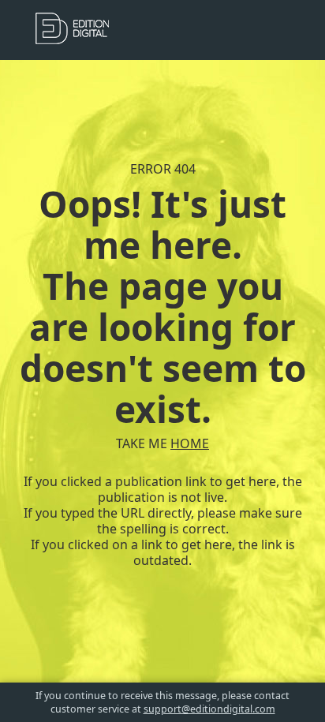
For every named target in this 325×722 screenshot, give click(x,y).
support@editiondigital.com (209, 709)
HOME (189, 443)
